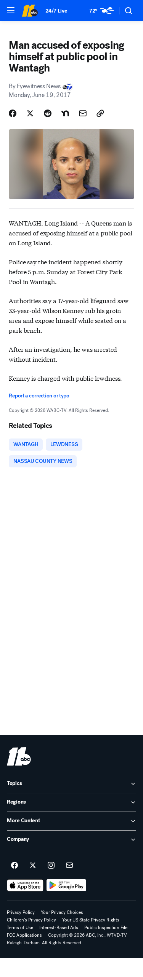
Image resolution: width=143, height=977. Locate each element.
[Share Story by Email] (82, 113)
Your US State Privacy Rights (90, 920)
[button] (11, 10)
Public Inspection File (105, 927)
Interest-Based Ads (58, 927)
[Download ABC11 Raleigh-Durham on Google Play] (67, 885)
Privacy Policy (21, 912)
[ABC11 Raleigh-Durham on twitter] (32, 865)
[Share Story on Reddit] (47, 113)
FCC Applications (24, 935)
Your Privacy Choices (62, 912)
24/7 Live (56, 10)
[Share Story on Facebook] (12, 113)
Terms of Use (20, 927)
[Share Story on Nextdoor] (65, 113)
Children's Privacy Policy (31, 920)
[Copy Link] (100, 113)
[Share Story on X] (30, 113)
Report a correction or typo (39, 395)
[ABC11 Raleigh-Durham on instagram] (51, 865)
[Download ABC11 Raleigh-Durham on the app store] (25, 885)
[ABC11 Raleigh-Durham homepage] (30, 11)
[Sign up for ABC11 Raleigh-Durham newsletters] (69, 865)
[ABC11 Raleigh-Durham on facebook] (14, 865)
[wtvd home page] (19, 756)
